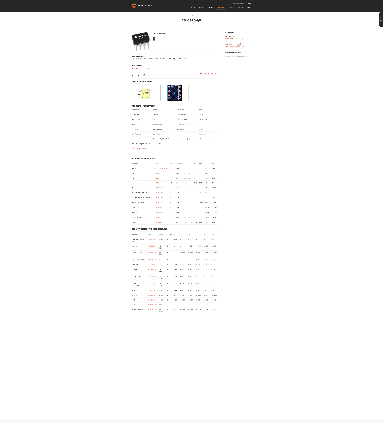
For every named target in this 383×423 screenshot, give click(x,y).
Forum (232, 7)
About (249, 7)
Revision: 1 (229, 44)
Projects (202, 7)
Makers (240, 7)
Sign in (249, 3)
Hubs (211, 7)
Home (193, 7)
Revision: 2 (229, 37)
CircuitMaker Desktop (238, 3)
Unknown (135, 69)
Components (221, 7)
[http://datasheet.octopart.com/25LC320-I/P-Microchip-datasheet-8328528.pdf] (154, 39)
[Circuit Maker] (142, 6)
